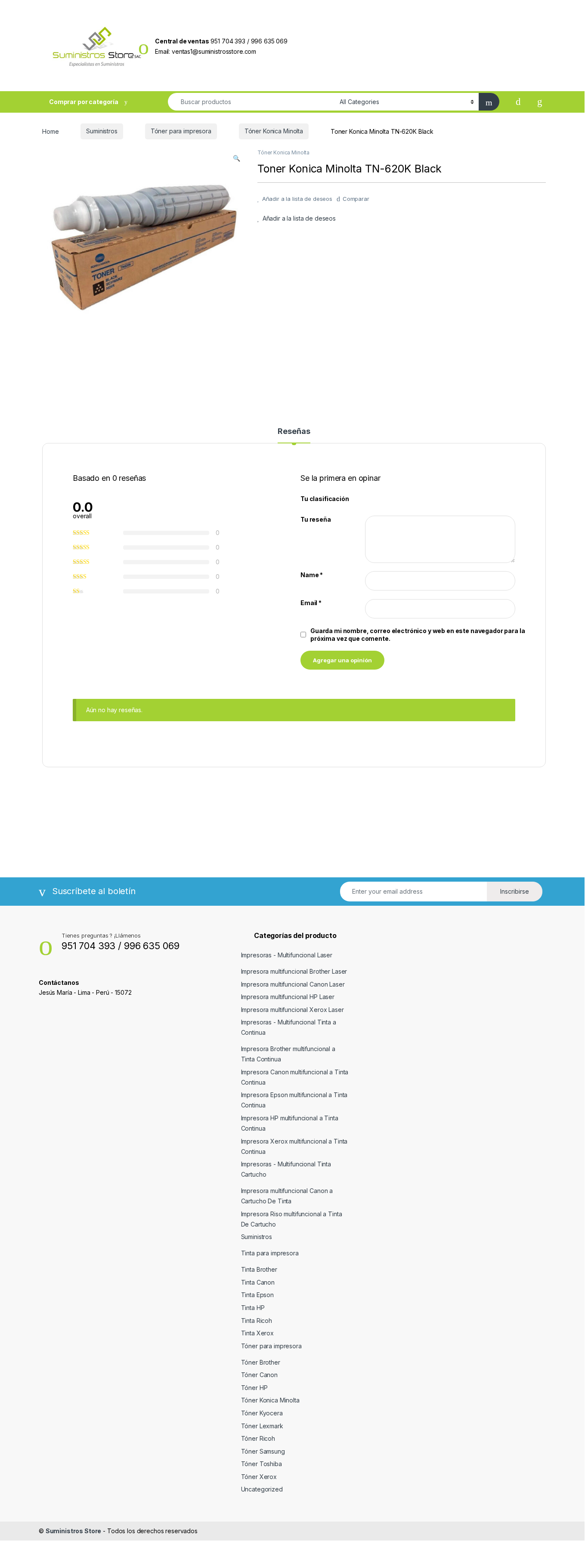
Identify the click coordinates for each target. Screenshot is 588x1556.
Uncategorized (262, 1489)
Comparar (356, 198)
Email (311, 602)
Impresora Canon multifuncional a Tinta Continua (295, 1077)
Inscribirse (514, 891)
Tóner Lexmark (262, 1426)
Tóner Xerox (259, 1476)
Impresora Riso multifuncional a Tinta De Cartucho (291, 1219)
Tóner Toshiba (261, 1463)
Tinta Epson (257, 1294)
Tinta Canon (258, 1282)
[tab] (294, 435)
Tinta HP (253, 1307)
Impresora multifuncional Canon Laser (293, 984)
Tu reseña (315, 519)
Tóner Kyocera (262, 1413)
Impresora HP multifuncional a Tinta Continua (289, 1123)
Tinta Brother (259, 1269)
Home (50, 131)
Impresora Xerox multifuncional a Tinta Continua (294, 1146)
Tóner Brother (260, 1362)
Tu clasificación (324, 498)
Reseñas (294, 431)
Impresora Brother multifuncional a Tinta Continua (288, 1054)
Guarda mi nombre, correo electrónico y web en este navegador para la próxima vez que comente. (417, 634)
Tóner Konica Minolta (273, 131)
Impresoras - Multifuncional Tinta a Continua (288, 1027)
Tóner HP (254, 1387)
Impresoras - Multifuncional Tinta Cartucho (286, 1169)
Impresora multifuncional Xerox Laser (292, 1009)
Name (311, 574)
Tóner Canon (259, 1374)
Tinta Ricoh (256, 1320)
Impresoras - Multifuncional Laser (286, 955)
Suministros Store (74, 1530)
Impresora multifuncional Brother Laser (294, 971)
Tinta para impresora (270, 1253)
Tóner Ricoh (258, 1438)
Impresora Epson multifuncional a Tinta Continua (294, 1100)
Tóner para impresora (181, 131)
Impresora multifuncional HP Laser (287, 996)
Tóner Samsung (263, 1451)
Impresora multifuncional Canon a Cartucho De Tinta (287, 1196)
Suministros (101, 131)
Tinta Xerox (257, 1333)
